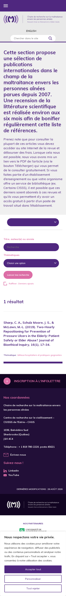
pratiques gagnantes (51, 355)
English (31, 30)
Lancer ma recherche (18, 275)
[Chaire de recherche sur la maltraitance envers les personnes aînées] (33, 19)
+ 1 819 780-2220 (28, 446)
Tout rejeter (33, 588)
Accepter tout (33, 569)
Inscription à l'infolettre (37, 381)
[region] (33, 563)
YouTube (13, 475)
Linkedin (13, 470)
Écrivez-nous (18, 454)
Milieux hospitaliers (27, 355)
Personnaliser (33, 578)
